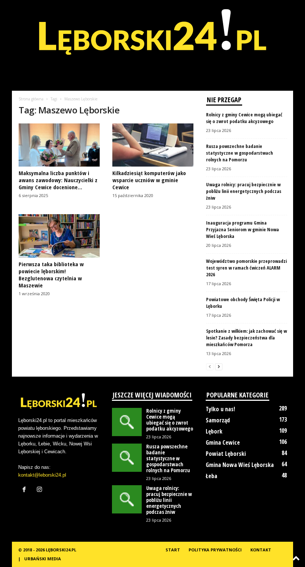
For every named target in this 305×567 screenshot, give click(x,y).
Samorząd (218, 420)
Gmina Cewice (223, 442)
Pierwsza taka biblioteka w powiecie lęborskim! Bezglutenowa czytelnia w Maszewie (51, 274)
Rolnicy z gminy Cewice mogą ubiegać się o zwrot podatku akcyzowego (244, 118)
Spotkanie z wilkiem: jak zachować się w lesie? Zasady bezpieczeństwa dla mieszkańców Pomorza (246, 338)
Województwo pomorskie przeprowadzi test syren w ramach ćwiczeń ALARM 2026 (246, 268)
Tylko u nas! (220, 409)
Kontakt (260, 549)
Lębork (214, 431)
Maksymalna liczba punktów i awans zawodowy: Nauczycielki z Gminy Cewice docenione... (58, 180)
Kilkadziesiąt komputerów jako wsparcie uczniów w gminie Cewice (149, 180)
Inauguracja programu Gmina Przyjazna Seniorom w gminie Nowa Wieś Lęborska (242, 229)
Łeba (211, 476)
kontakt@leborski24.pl (42, 475)
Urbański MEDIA (42, 558)
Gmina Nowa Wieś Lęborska (240, 465)
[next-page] (218, 366)
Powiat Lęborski (226, 454)
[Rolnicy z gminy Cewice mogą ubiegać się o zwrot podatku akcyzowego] (127, 422)
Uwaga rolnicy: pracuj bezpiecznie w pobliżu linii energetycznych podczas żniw (243, 191)
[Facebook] (25, 490)
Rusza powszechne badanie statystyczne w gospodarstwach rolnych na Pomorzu (239, 153)
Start (173, 549)
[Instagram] (40, 490)
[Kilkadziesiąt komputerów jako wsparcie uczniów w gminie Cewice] (152, 145)
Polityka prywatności (215, 549)
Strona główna (31, 99)
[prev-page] (210, 366)
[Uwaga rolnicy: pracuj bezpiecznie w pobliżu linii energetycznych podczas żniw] (127, 499)
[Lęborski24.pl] (152, 37)
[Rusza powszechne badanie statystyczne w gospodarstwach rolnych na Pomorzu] (127, 458)
